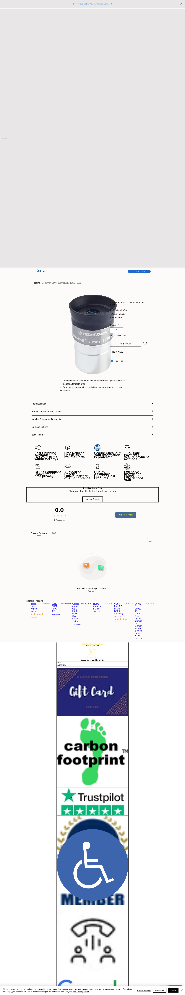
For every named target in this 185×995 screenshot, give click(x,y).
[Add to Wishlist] (145, 343)
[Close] (181, 990)
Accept (173, 990)
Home (37, 283)
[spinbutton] (116, 330)
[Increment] (121, 330)
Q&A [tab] (54, 533)
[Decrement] (112, 330)
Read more (65, 390)
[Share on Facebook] (111, 360)
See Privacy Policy (81, 991)
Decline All (159, 990)
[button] (92, 138)
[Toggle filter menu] (150, 541)
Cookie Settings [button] (144, 990)
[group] (92, 621)
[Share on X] (122, 360)
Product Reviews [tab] (39, 533)
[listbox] (92, 138)
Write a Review (126, 514)
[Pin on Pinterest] (117, 360)
